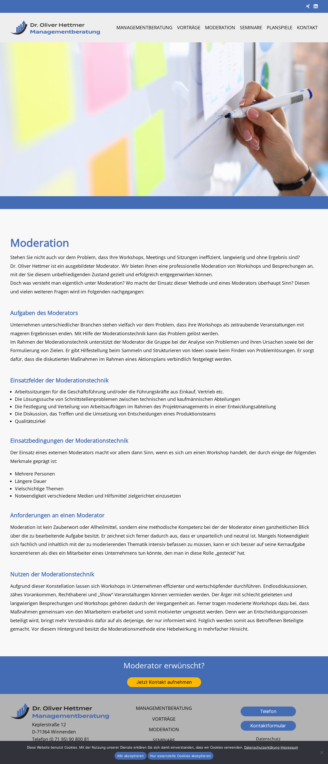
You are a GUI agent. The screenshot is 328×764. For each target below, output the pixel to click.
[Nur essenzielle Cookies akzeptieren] (321, 752)
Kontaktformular (268, 725)
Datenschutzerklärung (262, 747)
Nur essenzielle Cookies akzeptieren (180, 756)
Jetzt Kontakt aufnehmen (164, 682)
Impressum (289, 747)
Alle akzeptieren (130, 756)
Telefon (268, 711)
